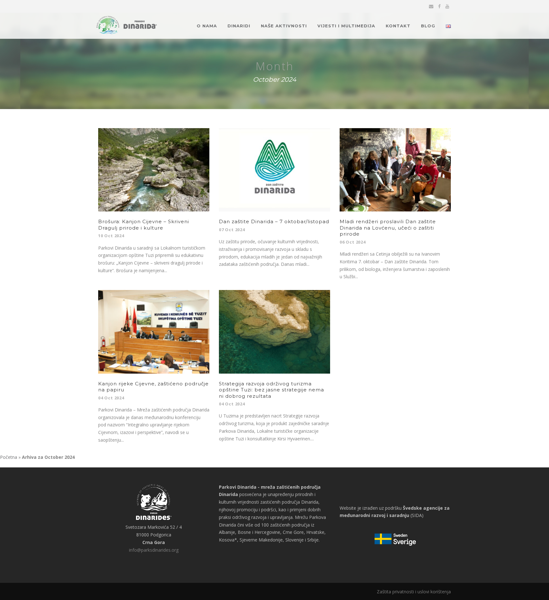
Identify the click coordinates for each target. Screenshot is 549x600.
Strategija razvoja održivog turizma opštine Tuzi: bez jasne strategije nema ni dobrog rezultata (271, 390)
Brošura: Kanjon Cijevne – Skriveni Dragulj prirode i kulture (143, 224)
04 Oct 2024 (111, 398)
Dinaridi (238, 25)
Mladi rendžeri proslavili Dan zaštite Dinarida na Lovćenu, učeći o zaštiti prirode (388, 227)
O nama (207, 25)
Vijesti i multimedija (346, 25)
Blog (428, 25)
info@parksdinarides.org (154, 550)
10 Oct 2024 (111, 235)
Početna (8, 457)
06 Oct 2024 (353, 242)
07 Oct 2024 (232, 229)
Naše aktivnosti (284, 25)
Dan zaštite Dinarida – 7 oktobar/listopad (274, 221)
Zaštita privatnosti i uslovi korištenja (414, 592)
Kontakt (398, 25)
